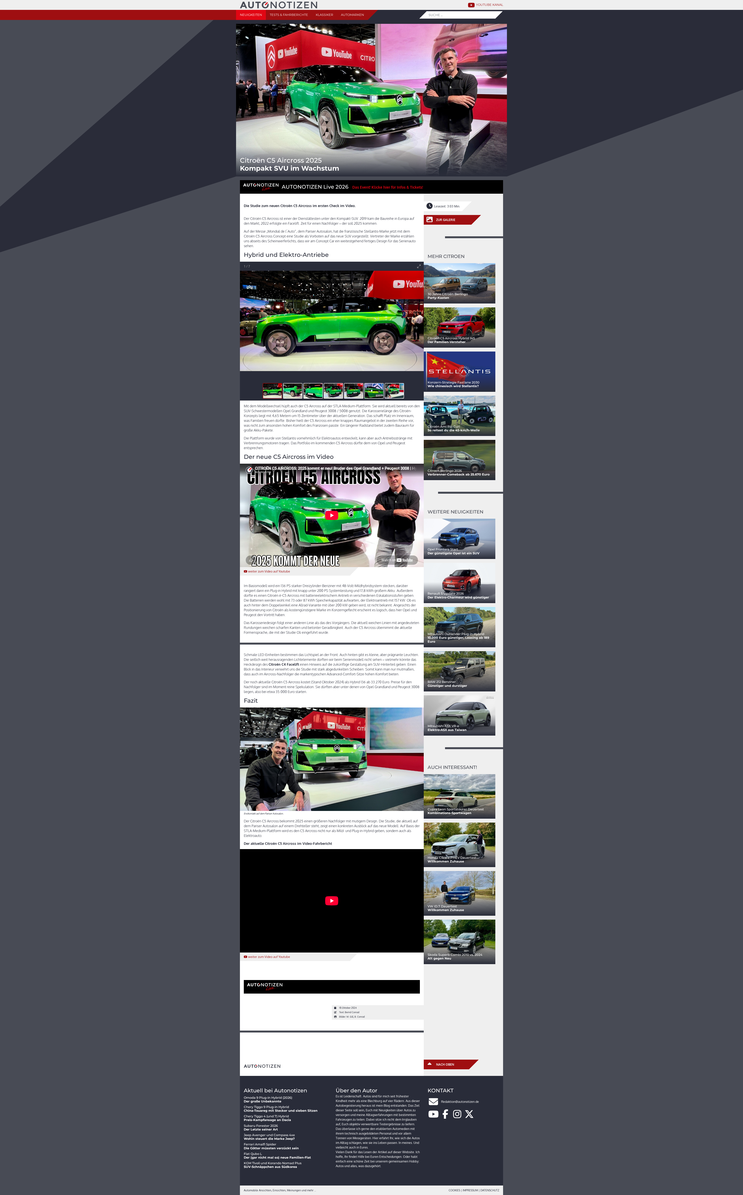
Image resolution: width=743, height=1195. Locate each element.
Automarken (352, 15)
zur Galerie (445, 220)
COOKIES (454, 1190)
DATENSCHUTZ (489, 1190)
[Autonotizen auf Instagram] (457, 1116)
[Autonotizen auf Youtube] (433, 1116)
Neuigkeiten (251, 15)
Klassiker (324, 15)
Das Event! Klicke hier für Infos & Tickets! (387, 187)
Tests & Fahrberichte (289, 15)
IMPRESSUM (470, 1190)
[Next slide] (416, 328)
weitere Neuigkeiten (455, 512)
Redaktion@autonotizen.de (460, 1102)
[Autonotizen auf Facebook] (445, 1116)
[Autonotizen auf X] (469, 1116)
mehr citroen (446, 256)
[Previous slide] (248, 328)
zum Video (269, 571)
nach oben (444, 1064)
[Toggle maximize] (419, 266)
